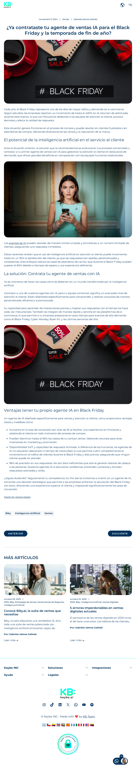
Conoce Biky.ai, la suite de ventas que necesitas (32, 612)
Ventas (65, 19)
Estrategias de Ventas (25, 602)
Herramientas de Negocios (50, 602)
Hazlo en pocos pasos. (17, 497)
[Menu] (130, 5)
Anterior (15, 533)
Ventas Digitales (110, 602)
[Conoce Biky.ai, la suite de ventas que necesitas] (35, 579)
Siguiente (120, 533)
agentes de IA (17, 243)
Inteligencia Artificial (27, 513)
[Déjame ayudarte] (114, 761)
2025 (6, 602)
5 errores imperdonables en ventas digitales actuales (96, 609)
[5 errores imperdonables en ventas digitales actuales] (101, 579)
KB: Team (89, 716)
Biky (8, 513)
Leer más (9, 640)
